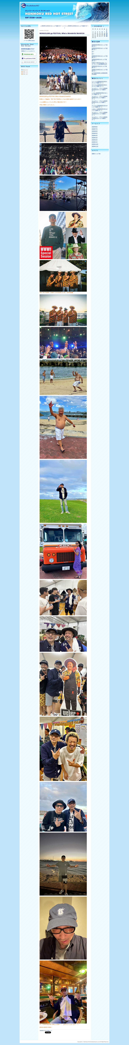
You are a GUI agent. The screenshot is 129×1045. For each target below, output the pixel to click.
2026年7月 (95, 129)
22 (106, 34)
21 (104, 34)
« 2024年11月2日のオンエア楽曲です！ (51, 26)
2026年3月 (95, 137)
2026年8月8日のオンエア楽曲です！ (99, 60)
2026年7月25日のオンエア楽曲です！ (99, 70)
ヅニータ (94, 81)
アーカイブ (96, 123)
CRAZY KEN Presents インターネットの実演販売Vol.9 (99, 63)
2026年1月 (95, 142)
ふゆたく (94, 109)
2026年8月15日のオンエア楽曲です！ (99, 56)
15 (106, 33)
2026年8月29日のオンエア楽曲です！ (99, 45)
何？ (93, 51)
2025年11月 (95, 146)
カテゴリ (95, 150)
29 (106, 36)
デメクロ (94, 85)
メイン (65, 26)
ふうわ (93, 93)
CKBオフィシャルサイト (28, 51)
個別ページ (49, 1030)
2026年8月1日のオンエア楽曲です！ (99, 67)
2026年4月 (95, 135)
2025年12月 (95, 144)
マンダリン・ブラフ (97, 88)
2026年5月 (95, 133)
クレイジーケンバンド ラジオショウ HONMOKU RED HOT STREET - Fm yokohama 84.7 (64, 14)
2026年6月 (95, 131)
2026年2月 (95, 140)
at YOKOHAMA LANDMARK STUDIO (99, 73)
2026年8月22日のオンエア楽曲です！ (99, 49)
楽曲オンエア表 (96, 153)
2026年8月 (95, 127)
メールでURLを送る (29, 40)
